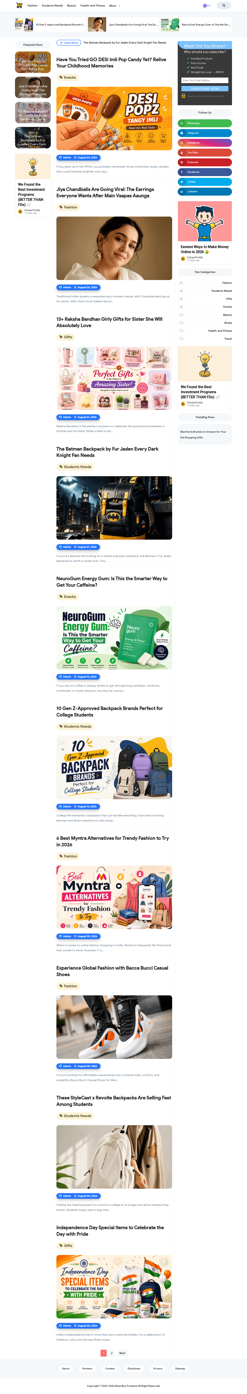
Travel (228, 338)
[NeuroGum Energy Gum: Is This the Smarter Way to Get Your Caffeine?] (114, 637)
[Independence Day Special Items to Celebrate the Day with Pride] (114, 1286)
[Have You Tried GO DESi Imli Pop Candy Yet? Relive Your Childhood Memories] (114, 118)
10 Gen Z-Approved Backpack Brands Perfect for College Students (75, 24)
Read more (33, 69)
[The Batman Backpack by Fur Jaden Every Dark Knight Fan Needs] (114, 508)
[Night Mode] (207, 6)
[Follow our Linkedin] (205, 192)
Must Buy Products (126, 1385)
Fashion (70, 207)
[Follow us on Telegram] (205, 133)
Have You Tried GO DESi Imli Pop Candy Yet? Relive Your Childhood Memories (33, 64)
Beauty (227, 315)
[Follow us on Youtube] (205, 153)
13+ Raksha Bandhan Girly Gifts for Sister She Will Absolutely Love (33, 115)
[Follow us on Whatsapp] (205, 123)
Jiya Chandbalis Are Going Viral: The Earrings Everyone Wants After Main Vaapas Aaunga (32, 89)
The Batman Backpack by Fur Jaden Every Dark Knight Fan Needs (33, 140)
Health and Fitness (220, 330)
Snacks (69, 77)
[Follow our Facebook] (205, 172)
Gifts (67, 337)
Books (228, 323)
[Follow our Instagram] (205, 143)
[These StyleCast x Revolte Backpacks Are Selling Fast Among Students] (114, 1157)
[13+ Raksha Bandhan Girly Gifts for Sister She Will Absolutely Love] (114, 378)
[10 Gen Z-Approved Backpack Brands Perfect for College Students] (114, 767)
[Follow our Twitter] (205, 182)
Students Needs (77, 467)
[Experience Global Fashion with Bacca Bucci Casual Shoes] (114, 1027)
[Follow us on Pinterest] (205, 162)
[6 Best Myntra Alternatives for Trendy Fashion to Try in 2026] (114, 897)
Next (122, 1353)
